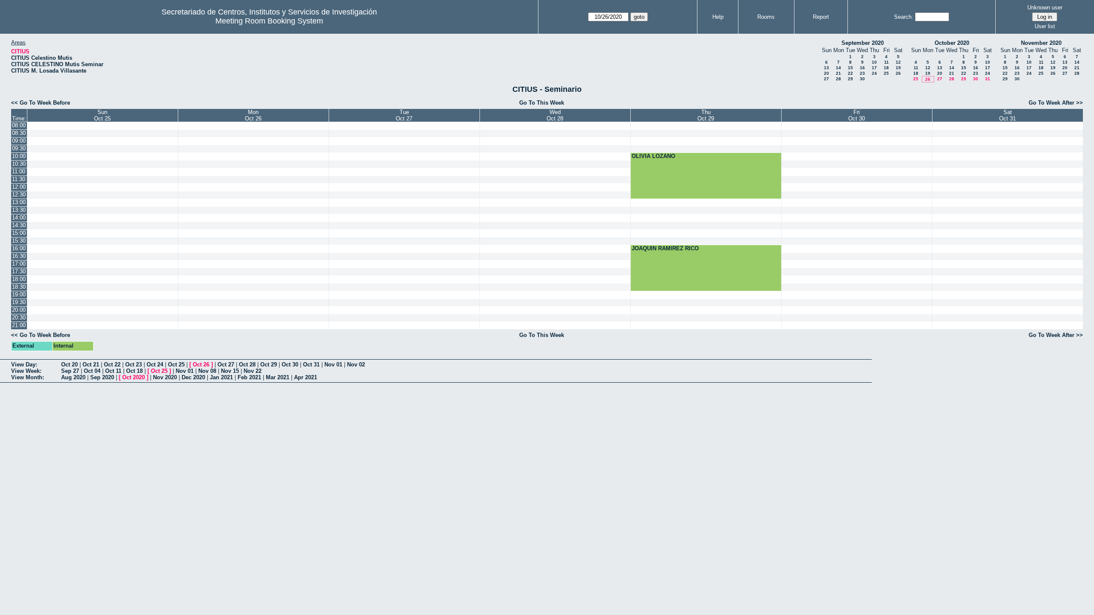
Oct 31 (311, 364)
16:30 (19, 256)
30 (862, 78)
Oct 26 (201, 364)
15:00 (19, 233)
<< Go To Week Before (40, 103)
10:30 (19, 164)
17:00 (19, 264)
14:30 (19, 225)
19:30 (19, 302)
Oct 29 (268, 364)
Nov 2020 (165, 377)
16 (862, 67)
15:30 (19, 240)
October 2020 (952, 43)
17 (874, 67)
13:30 (19, 210)
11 (886, 62)
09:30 (19, 148)
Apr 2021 (305, 377)
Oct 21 (90, 364)
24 (874, 73)
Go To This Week (541, 103)
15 (850, 67)
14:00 (19, 217)
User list (1045, 26)
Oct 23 (133, 364)
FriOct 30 (856, 115)
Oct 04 (92, 371)
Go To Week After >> (1056, 103)
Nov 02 (356, 364)
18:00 (19, 279)
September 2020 (862, 43)
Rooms (766, 17)
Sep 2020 (102, 377)
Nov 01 (333, 364)
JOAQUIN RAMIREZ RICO (665, 248)
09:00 (19, 141)
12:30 (19, 194)
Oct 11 (113, 371)
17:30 (19, 271)
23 (862, 73)
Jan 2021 (221, 377)
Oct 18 (134, 371)
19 (898, 67)
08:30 (19, 133)
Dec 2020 (193, 377)
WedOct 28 (555, 115)
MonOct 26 (253, 115)
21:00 (19, 325)
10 (874, 62)
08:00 (19, 125)
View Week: (26, 371)
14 (838, 67)
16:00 (19, 248)
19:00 (19, 294)
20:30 (19, 317)
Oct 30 (290, 364)
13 (826, 67)
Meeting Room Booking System (269, 21)
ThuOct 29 (705, 115)
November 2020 (1041, 43)
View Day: (24, 364)
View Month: (27, 377)
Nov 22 (253, 371)
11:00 (18, 171)
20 (826, 73)
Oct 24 (155, 364)
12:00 (19, 187)
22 (850, 73)
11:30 (18, 179)
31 (987, 78)
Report (821, 17)
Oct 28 (247, 364)
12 (898, 62)
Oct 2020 (133, 377)
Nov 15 (230, 371)
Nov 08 (207, 371)
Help (717, 17)
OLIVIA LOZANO (653, 156)
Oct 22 (112, 364)
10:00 (19, 156)
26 (898, 73)
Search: (903, 17)
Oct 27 (226, 364)
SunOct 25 (102, 115)
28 (838, 78)
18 (886, 67)
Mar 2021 (277, 377)
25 (886, 73)
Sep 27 (70, 371)
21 (838, 73)
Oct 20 (69, 364)
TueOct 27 (404, 115)
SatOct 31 (1007, 115)
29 (850, 78)
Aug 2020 (73, 377)
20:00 (19, 310)
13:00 (19, 202)
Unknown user (1044, 7)
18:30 (19, 287)
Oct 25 (176, 364)
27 (826, 78)
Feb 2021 (249, 377)
